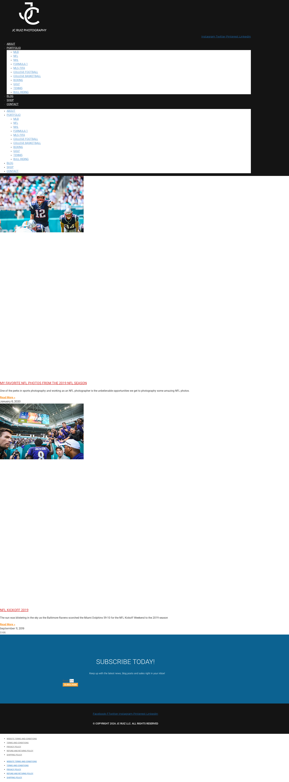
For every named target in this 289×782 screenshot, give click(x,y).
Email (66, 680)
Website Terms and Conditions (22, 739)
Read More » (7, 397)
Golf (16, 84)
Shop (10, 100)
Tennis (17, 88)
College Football (25, 72)
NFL (15, 56)
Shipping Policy (14, 755)
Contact (13, 104)
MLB (16, 52)
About (11, 44)
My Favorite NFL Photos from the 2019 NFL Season (43, 383)
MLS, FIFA (19, 68)
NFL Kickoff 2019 (14, 610)
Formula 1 (20, 64)
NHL (15, 60)
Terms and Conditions (18, 743)
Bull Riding (21, 92)
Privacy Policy (14, 747)
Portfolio (14, 48)
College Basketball (27, 76)
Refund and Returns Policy (20, 751)
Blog (10, 96)
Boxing (18, 80)
